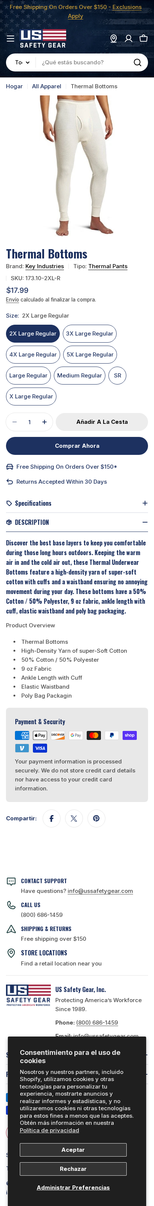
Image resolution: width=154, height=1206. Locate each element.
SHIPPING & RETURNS (46, 928)
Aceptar (73, 1149)
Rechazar (73, 1168)
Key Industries (44, 266)
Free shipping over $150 (53, 938)
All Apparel (46, 86)
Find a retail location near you (61, 963)
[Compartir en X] (74, 818)
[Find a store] (113, 38)
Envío (12, 300)
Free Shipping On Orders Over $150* (66, 466)
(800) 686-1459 (42, 914)
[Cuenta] (128, 38)
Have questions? (77, 890)
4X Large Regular (33, 354)
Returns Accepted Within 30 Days (61, 481)
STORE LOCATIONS (44, 952)
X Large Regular (31, 396)
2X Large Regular (32, 333)
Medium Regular (79, 375)
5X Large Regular (90, 354)
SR (117, 375)
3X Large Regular (89, 333)
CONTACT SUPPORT (44, 880)
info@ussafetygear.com (106, 1036)
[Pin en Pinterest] (96, 818)
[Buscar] (137, 62)
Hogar (14, 86)
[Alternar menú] (10, 38)
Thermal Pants (107, 266)
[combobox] (77, 62)
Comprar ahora (77, 445)
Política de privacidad (49, 1130)
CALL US (30, 904)
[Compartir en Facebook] (52, 818)
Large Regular (28, 375)
